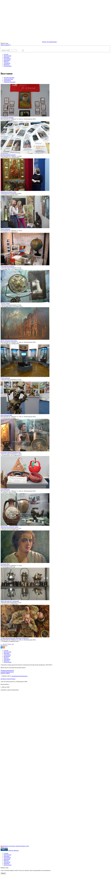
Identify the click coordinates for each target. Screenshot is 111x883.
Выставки (6, 57)
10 (3, 644)
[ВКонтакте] (2, 647)
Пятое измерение (5, 229)
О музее (6, 54)
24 (13, 644)
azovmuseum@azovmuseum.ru (19, 676)
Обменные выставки (9, 82)
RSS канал (5, 847)
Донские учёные (5, 303)
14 (10, 644)
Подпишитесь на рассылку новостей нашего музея (15, 846)
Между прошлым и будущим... (9, 340)
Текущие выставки (9, 77)
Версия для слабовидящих (49, 41)
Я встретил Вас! (5, 564)
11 (5, 644)
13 (8, 644)
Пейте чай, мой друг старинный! (10, 601)
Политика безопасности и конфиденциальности (7, 671)
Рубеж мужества (5, 378)
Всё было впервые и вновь (8, 154)
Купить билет (7, 66)
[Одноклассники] (4, 647)
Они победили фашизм (7, 117)
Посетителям (7, 55)
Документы (7, 63)
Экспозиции (7, 58)
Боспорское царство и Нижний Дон (10, 452)
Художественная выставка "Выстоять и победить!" (15, 638)
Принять (3, 873)
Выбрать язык (4, 867)
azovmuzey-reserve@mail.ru (8, 679)
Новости (6, 61)
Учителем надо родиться (7, 266)
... (2, 644)
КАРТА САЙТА (5, 673)
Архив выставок (8, 79)
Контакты (6, 64)
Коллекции (7, 60)
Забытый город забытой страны (9, 526)
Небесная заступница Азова (8, 192)
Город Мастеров (5, 489)
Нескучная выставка (6, 415)
